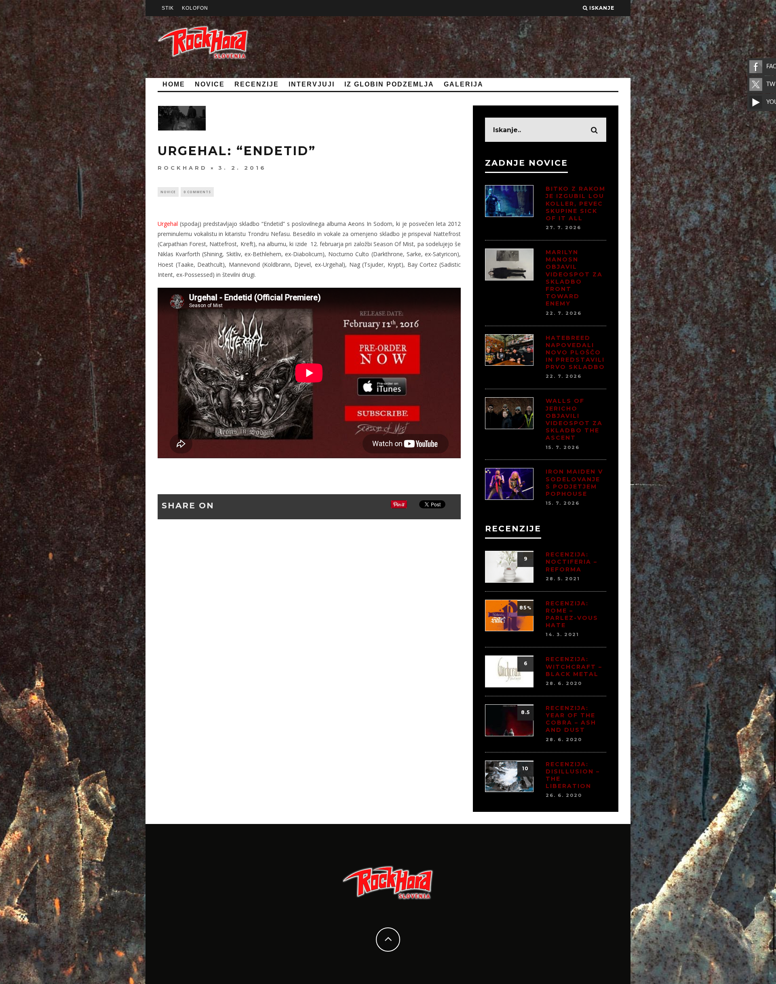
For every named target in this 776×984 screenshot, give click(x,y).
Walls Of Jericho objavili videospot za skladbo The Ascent (574, 419)
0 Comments (197, 192)
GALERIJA (463, 84)
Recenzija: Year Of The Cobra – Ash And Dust (571, 719)
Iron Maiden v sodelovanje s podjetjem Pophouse (574, 482)
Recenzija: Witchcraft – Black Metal (574, 666)
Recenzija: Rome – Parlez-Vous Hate (572, 614)
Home (173, 84)
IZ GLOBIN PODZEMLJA (389, 84)
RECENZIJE (256, 84)
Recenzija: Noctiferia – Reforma (571, 562)
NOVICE (210, 84)
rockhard (182, 167)
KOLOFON (195, 8)
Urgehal (169, 224)
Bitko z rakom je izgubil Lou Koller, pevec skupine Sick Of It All (575, 203)
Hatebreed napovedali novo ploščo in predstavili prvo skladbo (575, 352)
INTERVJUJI (312, 84)
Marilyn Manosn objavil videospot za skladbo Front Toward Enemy (574, 278)
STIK (168, 8)
